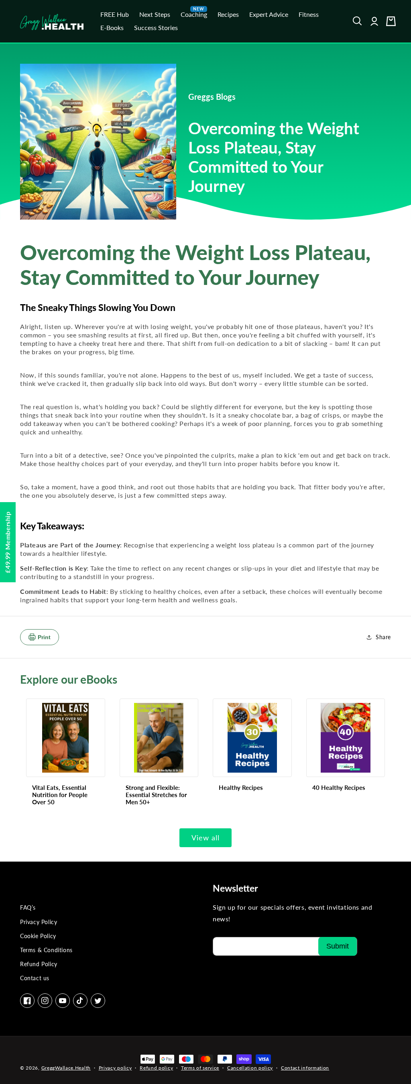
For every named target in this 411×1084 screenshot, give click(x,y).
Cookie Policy (38, 936)
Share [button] (383, 637)
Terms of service (200, 1068)
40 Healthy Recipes (338, 787)
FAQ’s (28, 907)
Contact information (305, 1068)
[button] (357, 21)
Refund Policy (38, 964)
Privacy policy (115, 1068)
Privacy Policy (38, 921)
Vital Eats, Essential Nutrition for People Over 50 (59, 794)
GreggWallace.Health (66, 1068)
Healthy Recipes (241, 787)
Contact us (34, 978)
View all (205, 837)
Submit (337, 946)
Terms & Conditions (46, 950)
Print (44, 637)
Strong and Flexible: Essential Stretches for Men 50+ (156, 794)
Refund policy (156, 1068)
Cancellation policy (250, 1068)
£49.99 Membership (7, 542)
